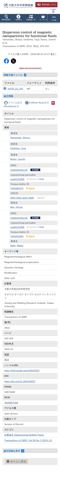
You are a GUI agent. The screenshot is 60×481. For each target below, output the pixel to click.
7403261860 (17, 236)
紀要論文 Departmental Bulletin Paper (24, 435)
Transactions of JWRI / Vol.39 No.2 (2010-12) (28, 440)
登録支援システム (49, 4)
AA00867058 (11, 402)
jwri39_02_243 (15, 88)
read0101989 (17, 179)
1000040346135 (19, 218)
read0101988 (17, 227)
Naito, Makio (16, 245)
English (53, 9)
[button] (6, 18)
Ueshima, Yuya (18, 148)
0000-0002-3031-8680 (22, 198)
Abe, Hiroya (16, 207)
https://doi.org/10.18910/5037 (20, 381)
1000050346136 (19, 170)
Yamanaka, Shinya (20, 137)
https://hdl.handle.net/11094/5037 (22, 370)
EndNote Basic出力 (39, 102)
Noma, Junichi (17, 159)
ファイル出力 (15, 102)
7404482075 (17, 188)
